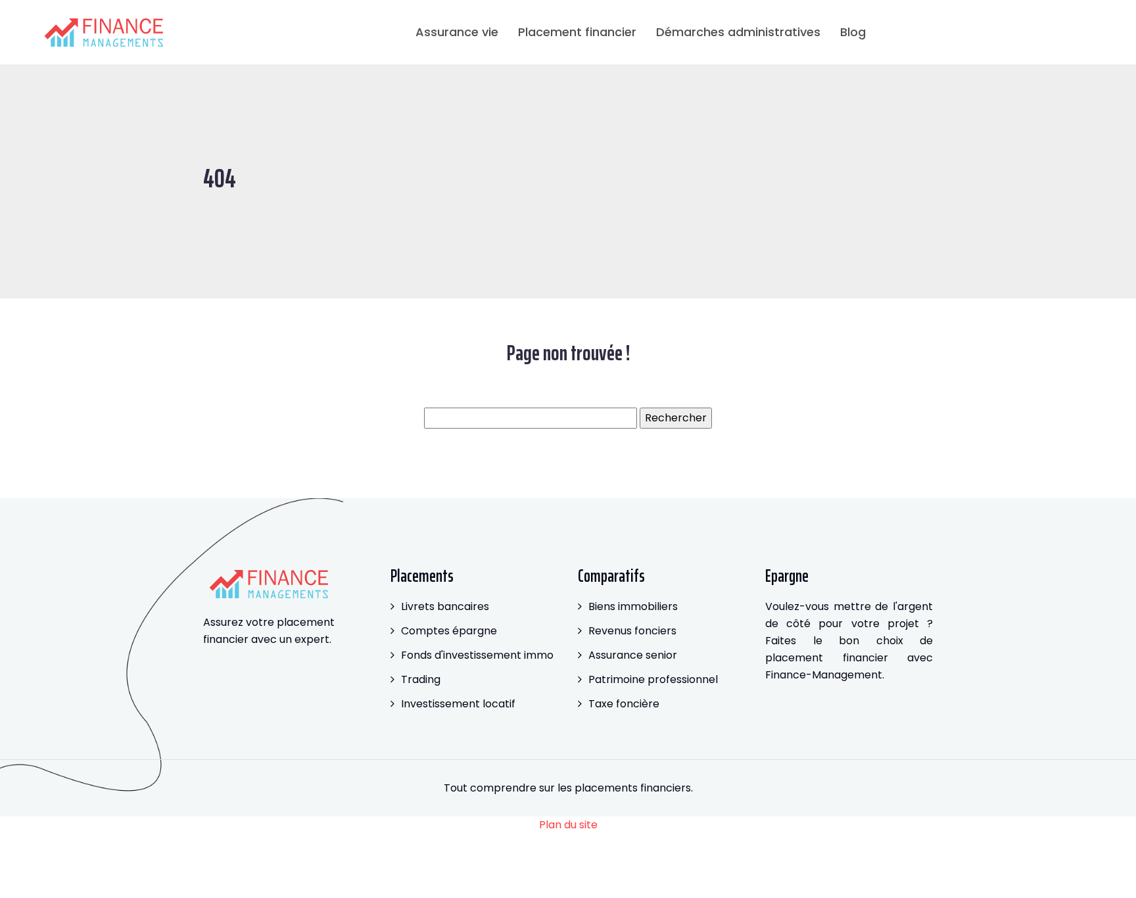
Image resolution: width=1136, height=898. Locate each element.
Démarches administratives (738, 32)
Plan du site (568, 824)
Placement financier (577, 32)
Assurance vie (456, 32)
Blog (853, 32)
